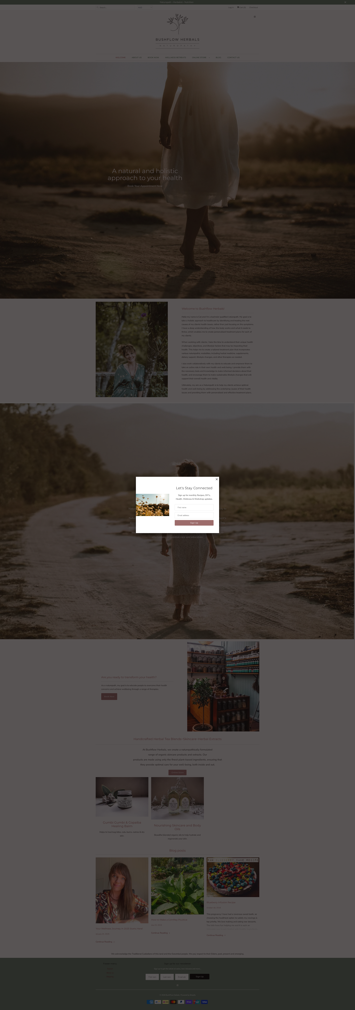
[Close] (217, 479)
